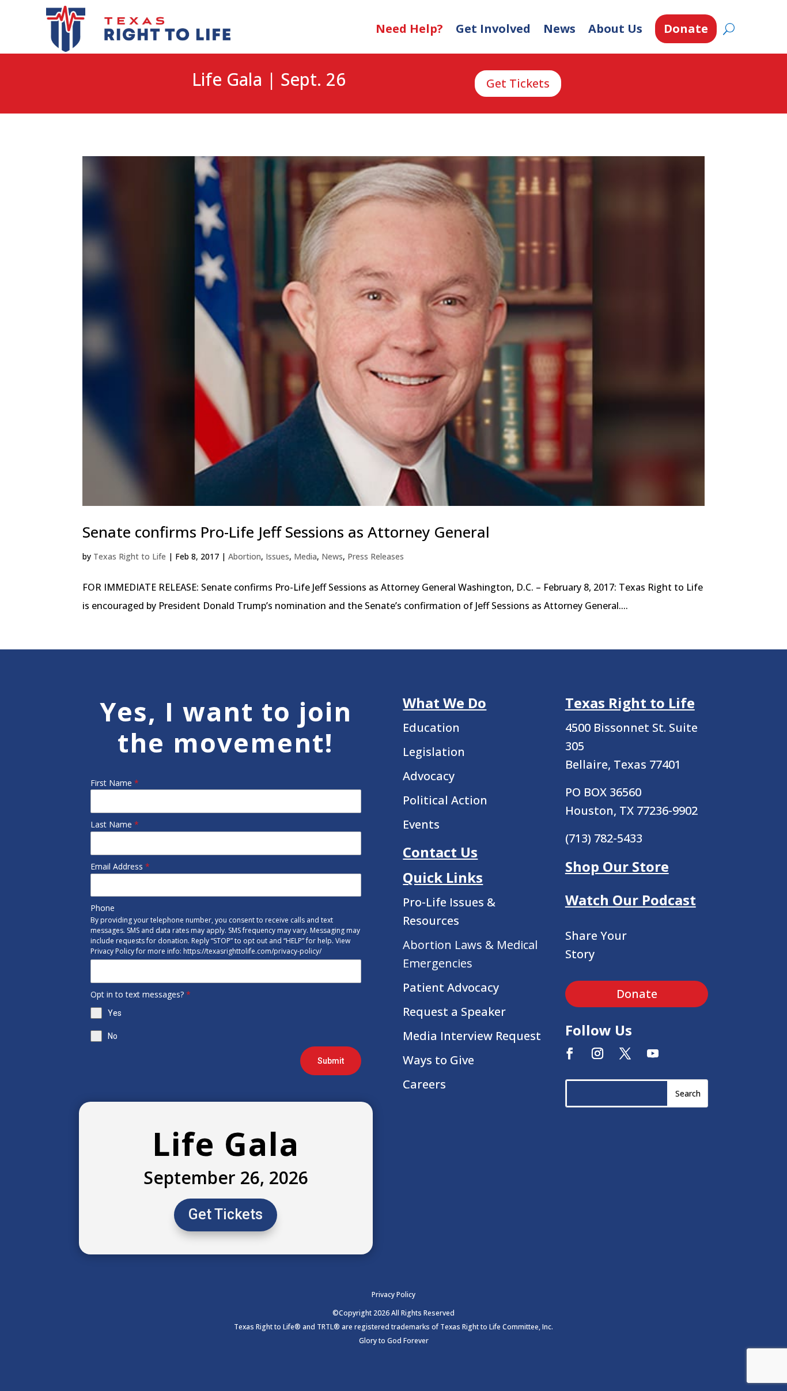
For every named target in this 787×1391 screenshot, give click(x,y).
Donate (686, 28)
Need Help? (409, 28)
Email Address (120, 866)
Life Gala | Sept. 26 (269, 80)
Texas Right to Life (129, 556)
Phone (102, 907)
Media (305, 556)
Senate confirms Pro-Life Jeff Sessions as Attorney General (286, 531)
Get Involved (493, 28)
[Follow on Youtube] (652, 1053)
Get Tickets (518, 83)
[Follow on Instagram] (597, 1053)
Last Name (114, 824)
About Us (615, 28)
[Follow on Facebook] (569, 1053)
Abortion (244, 556)
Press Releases (375, 556)
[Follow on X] (625, 1053)
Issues (277, 556)
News (559, 28)
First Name (114, 782)
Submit (330, 1060)
